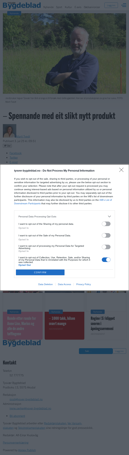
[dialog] (64, 227)
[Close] (122, 171)
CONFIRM (40, 272)
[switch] (106, 224)
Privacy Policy (83, 284)
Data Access (64, 284)
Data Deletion (45, 284)
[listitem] (64, 216)
